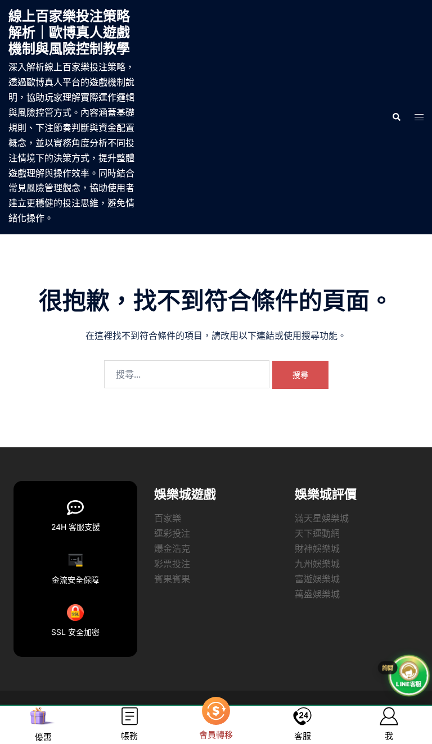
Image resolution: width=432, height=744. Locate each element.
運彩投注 (172, 533)
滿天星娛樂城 (322, 518)
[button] (396, 116)
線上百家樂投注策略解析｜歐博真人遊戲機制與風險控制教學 (69, 32)
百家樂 (167, 518)
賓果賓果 (172, 578)
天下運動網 (317, 533)
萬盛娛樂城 (317, 594)
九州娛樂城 (317, 563)
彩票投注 (172, 563)
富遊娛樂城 (317, 578)
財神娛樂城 (317, 548)
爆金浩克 (172, 548)
